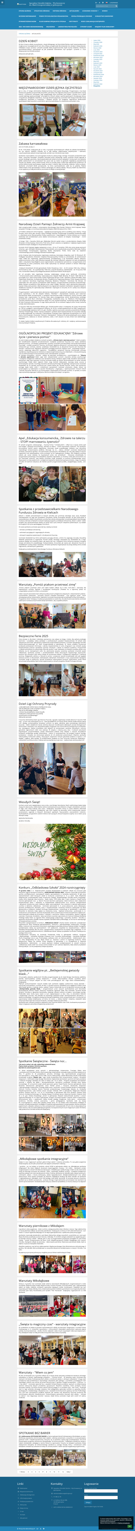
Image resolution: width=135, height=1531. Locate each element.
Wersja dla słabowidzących (26, 1529)
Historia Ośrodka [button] (59, 11)
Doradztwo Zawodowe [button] (104, 16)
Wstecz (23, 1472)
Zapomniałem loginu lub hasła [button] (93, 1506)
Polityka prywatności (26, 1501)
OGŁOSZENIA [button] (50, 27)
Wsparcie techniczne (26, 1491)
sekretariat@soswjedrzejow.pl (62, 1493)
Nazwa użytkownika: (90, 1488)
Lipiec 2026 (96, 40)
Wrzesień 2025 (97, 57)
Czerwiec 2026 (97, 42)
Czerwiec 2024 (97, 80)
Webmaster (23, 1488)
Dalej (68, 1472)
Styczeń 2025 (97, 69)
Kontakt (22, 1515)
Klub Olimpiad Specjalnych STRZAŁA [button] (52, 21)
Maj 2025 (96, 61)
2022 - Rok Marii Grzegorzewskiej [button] (31, 27)
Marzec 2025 (97, 65)
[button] (103, 2)
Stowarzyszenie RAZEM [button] (27, 21)
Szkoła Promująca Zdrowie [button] (81, 16)
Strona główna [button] (25, 11)
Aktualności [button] (74, 11)
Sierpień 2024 (97, 78)
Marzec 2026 (97, 48)
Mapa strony (24, 1508)
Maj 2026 (96, 44)
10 (54, 1472)
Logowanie (114, 3)
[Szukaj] (116, 6)
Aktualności (36, 34)
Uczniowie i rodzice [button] (89, 11)
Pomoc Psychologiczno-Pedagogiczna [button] (53, 16)
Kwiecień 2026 (97, 46)
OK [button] (130, 1526)
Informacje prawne (26, 1498)
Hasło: (86, 1495)
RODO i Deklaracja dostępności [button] (93, 21)
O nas (22, 1511)
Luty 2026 (96, 50)
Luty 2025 (96, 67)
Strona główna (24, 34)
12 (63, 1472)
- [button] (100, 2)
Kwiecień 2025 (97, 63)
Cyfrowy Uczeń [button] (86, 27)
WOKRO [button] (104, 11)
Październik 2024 (98, 74)
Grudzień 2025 (97, 52)
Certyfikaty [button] (73, 21)
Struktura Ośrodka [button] (42, 11)
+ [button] (38, 1529)
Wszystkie (96, 86)
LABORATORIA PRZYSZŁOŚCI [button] (67, 27)
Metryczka (23, 1505)
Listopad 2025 (97, 54)
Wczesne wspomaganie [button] (27, 16)
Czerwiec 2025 (97, 59)
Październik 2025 (98, 55)
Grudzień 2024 (97, 71)
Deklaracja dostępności (27, 1495)
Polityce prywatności (124, 1523)
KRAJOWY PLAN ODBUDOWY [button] (104, 27)
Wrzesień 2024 (97, 76)
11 (58, 1472)
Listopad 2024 (97, 73)
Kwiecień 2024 (97, 84)
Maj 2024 (96, 82)
